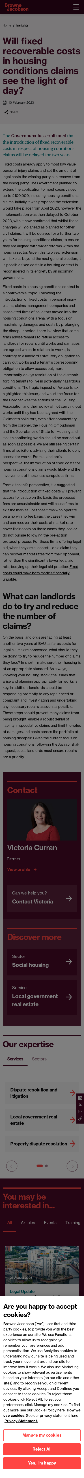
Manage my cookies (42, 1435)
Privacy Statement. (21, 1421)
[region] (42, 1387)
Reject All (42, 1449)
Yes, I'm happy (42, 1463)
